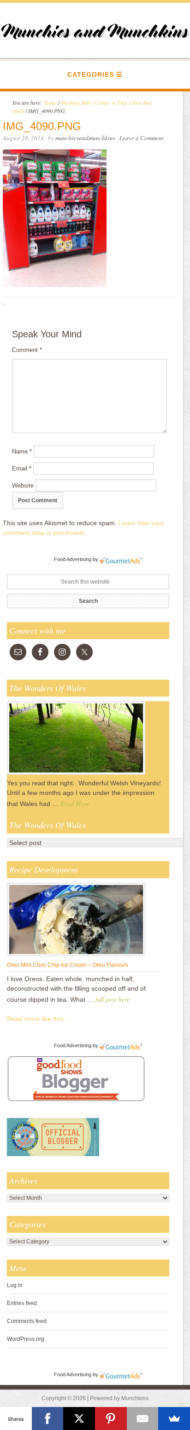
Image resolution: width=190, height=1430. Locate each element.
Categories (90, 74)
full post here (112, 999)
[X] (79, 1418)
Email (21, 468)
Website (23, 485)
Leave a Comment (141, 138)
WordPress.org (25, 1339)
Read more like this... (38, 1018)
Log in (15, 1285)
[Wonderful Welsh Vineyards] (76, 774)
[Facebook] (48, 1418)
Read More (74, 803)
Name (22, 451)
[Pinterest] (111, 1418)
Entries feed (22, 1303)
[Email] (143, 1418)
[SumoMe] (174, 1418)
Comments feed (27, 1321)
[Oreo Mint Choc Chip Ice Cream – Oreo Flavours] (76, 956)
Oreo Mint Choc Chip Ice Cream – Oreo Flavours (67, 965)
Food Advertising (72, 559)
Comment (27, 349)
